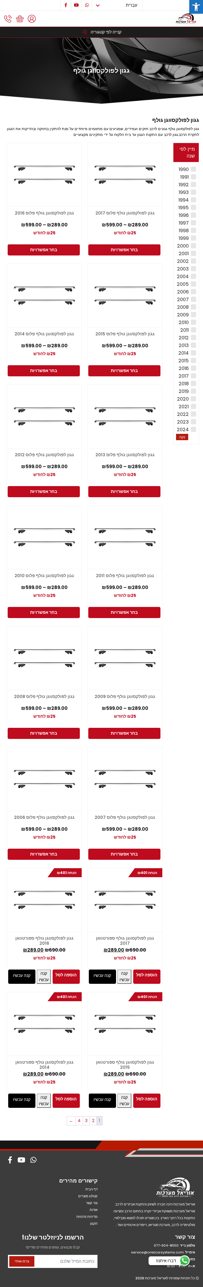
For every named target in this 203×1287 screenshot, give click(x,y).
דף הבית (91, 1189)
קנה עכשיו (124, 976)
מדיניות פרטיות (87, 1216)
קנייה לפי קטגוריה (105, 32)
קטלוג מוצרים (88, 1196)
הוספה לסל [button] (146, 975)
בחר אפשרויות (124, 250)
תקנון (94, 1223)
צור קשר (92, 1202)
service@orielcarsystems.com (157, 1252)
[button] (196, 7)
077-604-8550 (166, 1245)
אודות (94, 1209)
